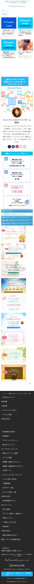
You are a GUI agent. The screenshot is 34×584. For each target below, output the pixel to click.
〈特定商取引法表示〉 (8, 432)
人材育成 (4, 406)
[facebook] (13, 146)
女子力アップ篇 (8, 488)
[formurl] (20, 146)
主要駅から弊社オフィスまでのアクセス (16, 220)
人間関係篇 (6, 483)
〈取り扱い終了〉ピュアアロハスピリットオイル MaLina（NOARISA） (8, 31)
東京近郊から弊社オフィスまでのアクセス (16, 217)
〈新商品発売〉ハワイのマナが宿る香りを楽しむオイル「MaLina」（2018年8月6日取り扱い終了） (8, 55)
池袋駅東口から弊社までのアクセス (14, 214)
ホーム (4, 393)
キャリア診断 (7, 457)
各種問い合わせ (11, 393)
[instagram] (17, 146)
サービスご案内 (8, 513)
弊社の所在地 (8, 211)
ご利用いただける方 (9, 522)
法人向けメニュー (9, 397)
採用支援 (4, 401)
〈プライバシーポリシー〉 (10, 440)
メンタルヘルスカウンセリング (11, 475)
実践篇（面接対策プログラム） (13, 466)
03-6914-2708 (17, 565)
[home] (24, 146)
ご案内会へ (18, 513)
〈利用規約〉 (5, 436)
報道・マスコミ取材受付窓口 (11, 539)
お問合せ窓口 (5, 419)
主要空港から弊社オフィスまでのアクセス (16, 224)
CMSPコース (7, 470)
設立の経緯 (6, 509)
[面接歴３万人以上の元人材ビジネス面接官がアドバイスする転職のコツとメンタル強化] (17, 6)
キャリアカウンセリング (9, 449)
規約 (30, 393)
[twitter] (9, 146)
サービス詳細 (7, 414)
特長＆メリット (8, 518)
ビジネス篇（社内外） (10, 479)
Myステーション (6, 505)
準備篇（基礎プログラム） (12, 462)
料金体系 (6, 526)
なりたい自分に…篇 (9, 492)
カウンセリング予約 (22, 393)
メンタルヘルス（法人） (9, 410)
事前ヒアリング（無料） (11, 453)
